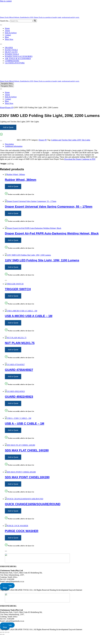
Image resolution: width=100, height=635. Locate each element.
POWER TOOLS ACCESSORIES (18, 56)
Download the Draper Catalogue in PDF (79, 159)
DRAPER (9, 48)
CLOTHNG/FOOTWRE (15, 63)
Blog (7, 37)
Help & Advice (11, 33)
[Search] (35, 20)
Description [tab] (9, 144)
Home (7, 28)
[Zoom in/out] (1, 632)
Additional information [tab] (13, 146)
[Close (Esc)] (8, 632)
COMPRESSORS (12, 61)
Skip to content (6, 1)
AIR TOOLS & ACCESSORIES (18, 58)
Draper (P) (9, 107)
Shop (5, 588)
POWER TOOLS (12, 54)
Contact (8, 35)
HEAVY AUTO (11, 52)
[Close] (1, 140)
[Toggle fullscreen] (3, 632)
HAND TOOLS (11, 50)
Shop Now (9, 39)
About (7, 31)
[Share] (6, 632)
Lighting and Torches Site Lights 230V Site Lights (70, 140)
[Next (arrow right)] (3, 634)
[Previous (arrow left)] (1, 634)
